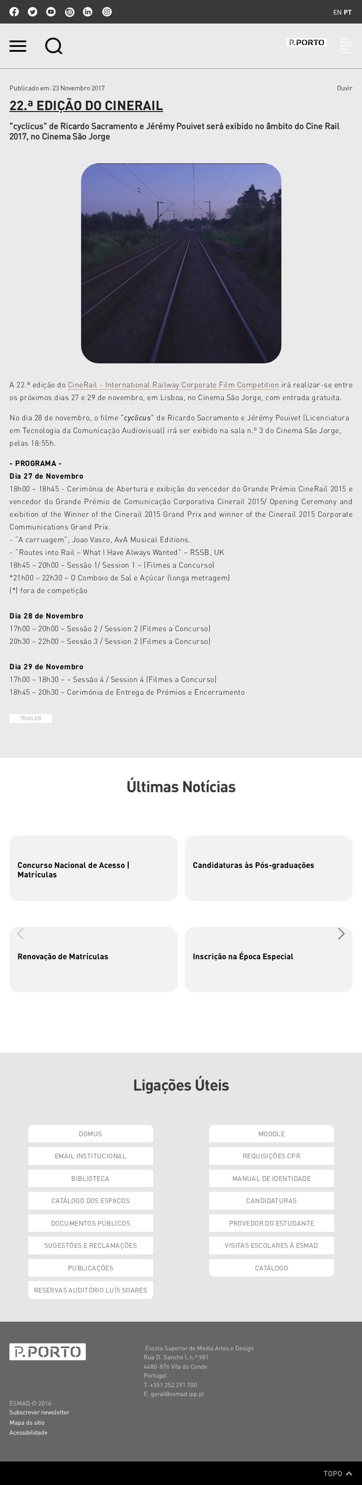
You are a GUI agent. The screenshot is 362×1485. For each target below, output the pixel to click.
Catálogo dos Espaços (90, 1200)
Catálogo (271, 1267)
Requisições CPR (271, 1155)
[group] (93, 868)
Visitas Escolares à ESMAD (271, 1245)
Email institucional (90, 1155)
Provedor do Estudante (271, 1223)
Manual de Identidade (271, 1178)
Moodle (271, 1133)
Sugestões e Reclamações (90, 1245)
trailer (30, 718)
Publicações (91, 1267)
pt (348, 12)
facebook (14, 11)
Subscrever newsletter (39, 1412)
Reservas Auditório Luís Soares (91, 1289)
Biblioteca (90, 1178)
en (337, 12)
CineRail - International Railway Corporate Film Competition (174, 384)
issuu (69, 11)
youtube (51, 11)
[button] (341, 933)
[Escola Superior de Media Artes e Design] (320, 46)
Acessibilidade (28, 1432)
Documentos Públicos (90, 1223)
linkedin (87, 11)
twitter (32, 11)
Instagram (106, 11)
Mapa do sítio (27, 1422)
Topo (334, 1473)
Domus (90, 1133)
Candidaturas (271, 1200)
